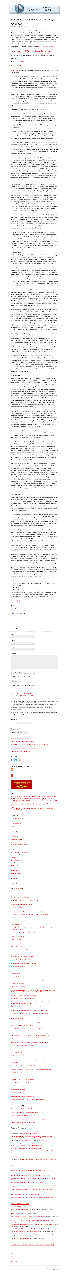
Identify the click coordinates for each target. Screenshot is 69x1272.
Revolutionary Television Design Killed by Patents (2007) (35, 1140)
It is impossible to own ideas (17, 983)
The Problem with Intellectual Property (20, 738)
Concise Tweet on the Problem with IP (19, 921)
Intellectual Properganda (16, 953)
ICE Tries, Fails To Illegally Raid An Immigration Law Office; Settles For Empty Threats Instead (32, 1189)
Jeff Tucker (55, 800)
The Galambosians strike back (24, 693)
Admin (55, 1269)
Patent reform (31, 803)
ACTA (19, 796)
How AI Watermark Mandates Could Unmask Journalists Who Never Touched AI (29, 1192)
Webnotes (13, 883)
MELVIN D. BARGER (19, 61)
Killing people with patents (26, 695)
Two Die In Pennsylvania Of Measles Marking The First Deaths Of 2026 (27, 1182)
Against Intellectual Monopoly (45, 46)
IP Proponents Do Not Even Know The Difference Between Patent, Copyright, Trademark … (31, 980)
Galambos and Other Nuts (16, 946)
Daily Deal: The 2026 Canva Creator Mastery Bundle (23, 1173)
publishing (34, 806)
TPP (45, 808)
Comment (13, 653)
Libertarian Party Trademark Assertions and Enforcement (23, 995)
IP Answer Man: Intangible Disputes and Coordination (23, 1122)
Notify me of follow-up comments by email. (24, 673)
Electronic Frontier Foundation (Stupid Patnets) (32, 1244)
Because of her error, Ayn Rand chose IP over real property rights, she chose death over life (31, 914)
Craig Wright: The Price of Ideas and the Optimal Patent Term (28, 1145)
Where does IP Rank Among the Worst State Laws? (22, 1096)
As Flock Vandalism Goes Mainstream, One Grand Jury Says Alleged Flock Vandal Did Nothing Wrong (34, 1197)
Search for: (13, 723)
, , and (23, 1109)
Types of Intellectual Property (17, 1093)
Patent (12, 862)
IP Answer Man (14, 847)
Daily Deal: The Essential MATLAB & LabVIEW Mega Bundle (25, 1194)
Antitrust (29, 796)
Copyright (13, 831)
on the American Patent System (21, 904)
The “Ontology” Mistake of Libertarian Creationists (22, 1045)
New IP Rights (14, 857)
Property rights (14, 870)
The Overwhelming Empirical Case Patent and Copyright (26, 748)
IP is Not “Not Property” (16, 973)
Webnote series (18, 888)
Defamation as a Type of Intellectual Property (21, 751)
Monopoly (35, 802)
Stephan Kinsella (21, 808)
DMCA (28, 798)
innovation (14, 800)
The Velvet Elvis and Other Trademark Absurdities (22, 1079)
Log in (12, 1253)
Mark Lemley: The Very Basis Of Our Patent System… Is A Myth (25, 998)
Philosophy (13, 865)
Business (13, 828)
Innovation (13, 842)
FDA (39, 798)
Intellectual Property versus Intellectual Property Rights (23, 963)
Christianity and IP (50, 796)
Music (39, 802)
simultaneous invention (49, 806)
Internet (19, 800)
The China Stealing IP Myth (17, 1052)
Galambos (44, 798)
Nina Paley (49, 802)
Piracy (12, 868)
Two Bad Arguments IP (18, 1089)
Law (12, 849)
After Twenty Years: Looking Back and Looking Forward (32, 1136)
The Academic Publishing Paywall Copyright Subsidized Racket (25, 1049)
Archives (13, 732)
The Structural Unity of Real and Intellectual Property (23, 1076)
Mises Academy (29, 802)
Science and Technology (16, 873)
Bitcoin (12, 826)
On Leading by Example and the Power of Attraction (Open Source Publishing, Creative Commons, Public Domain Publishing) (33, 1017)
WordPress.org (14, 1261)
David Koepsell (19, 798)
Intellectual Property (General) (18, 844)
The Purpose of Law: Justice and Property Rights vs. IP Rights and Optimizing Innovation (31, 1069)
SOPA (14, 807)
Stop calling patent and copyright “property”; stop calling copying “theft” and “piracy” (31, 1042)
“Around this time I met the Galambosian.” (20, 897)
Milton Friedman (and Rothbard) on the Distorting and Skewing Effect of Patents (29, 1010)
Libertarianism (14, 855)
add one (23, 622)
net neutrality (43, 802)
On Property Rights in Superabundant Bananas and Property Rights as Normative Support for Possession (34, 1022)
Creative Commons (15, 834)
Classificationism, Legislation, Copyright (20, 917)
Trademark (13, 878)
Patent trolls (15, 806)
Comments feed (14, 1258)
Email (13, 640)
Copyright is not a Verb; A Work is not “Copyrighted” (23, 933)
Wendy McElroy (19, 810)
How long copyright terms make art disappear (21, 949)
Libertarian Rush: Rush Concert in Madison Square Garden (24, 1231)
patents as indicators (41, 804)
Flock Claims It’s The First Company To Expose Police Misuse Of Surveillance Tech (30, 1175)
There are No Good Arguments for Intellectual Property (23, 1082)
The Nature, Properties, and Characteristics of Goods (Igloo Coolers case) (27, 1059)
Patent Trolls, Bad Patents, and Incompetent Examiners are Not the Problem (28, 1028)
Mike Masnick (20, 802)
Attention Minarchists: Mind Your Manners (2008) (22, 1228)
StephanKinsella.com (20, 1203)
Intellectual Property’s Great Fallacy (19, 966)
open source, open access (16, 860)
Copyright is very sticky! (16, 939)
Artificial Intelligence (16, 818)
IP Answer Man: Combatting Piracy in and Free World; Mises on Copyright (28, 1119)
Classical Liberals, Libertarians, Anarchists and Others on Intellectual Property (30, 744)
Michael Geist (13, 802)
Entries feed (13, 1256)
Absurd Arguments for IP (16, 907)
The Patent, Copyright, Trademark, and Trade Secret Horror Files (25, 1066)
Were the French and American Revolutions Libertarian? (23, 1209)
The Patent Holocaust (16, 1062)
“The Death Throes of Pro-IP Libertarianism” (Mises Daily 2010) (25, 901)
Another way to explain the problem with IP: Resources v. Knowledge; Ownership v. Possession (32, 911)
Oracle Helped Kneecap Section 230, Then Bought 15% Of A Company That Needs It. (30, 1170)
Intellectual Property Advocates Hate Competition (22, 956)
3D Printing (13, 796)
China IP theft (42, 796)
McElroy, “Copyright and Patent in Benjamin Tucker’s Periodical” (26, 1007)
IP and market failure (36, 800)
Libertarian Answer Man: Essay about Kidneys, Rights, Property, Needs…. (27, 1234)
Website (13, 647)
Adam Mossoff (24, 796)
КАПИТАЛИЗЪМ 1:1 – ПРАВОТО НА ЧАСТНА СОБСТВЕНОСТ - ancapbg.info (29, 1136)
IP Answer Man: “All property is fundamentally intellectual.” (24, 1112)
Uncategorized (14, 881)
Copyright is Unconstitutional (17, 936)
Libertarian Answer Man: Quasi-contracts (20, 1238)
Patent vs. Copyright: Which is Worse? (19, 1032)
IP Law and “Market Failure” (17, 976)
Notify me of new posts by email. (21, 676)
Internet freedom (25, 800)
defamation (24, 798)
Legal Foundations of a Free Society (19, 852)
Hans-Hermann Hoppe (16, 839)
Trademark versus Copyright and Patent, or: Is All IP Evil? (24, 1086)
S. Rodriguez (14, 1148)
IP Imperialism (47, 800)
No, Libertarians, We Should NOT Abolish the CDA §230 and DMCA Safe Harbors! (29, 1013)
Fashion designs (34, 798)
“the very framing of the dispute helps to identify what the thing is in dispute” (28, 1216)
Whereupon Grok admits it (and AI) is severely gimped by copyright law (27, 1099)
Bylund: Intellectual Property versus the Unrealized (31, 1143)
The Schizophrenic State (16, 1072)
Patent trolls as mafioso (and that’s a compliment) (22, 1025)
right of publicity (40, 806)
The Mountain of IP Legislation (18, 1055)
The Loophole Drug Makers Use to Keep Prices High (30, 1148)
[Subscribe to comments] (34, 769)
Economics (13, 836)
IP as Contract (14, 970)
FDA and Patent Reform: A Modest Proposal (21, 943)
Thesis (56, 1268)
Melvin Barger (14, 70)
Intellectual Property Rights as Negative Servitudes (22, 960)
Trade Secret (13, 876)
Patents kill (50, 804)
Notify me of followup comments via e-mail (24, 685)
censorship (34, 796)
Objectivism (15, 804)
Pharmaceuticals (25, 805)
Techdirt (42, 808)
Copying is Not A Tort (16, 924)
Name (13, 634)
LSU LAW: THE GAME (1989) (18, 1206)
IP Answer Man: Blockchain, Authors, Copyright (22, 1115)
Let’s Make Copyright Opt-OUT (18, 987)
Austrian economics (15, 821)
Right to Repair (14, 1039)
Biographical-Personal (16, 823)
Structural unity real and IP (32, 808)
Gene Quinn (50, 798)
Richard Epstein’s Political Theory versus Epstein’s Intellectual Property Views (30, 1035)
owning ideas (22, 804)
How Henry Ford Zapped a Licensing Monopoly (32, 51)
